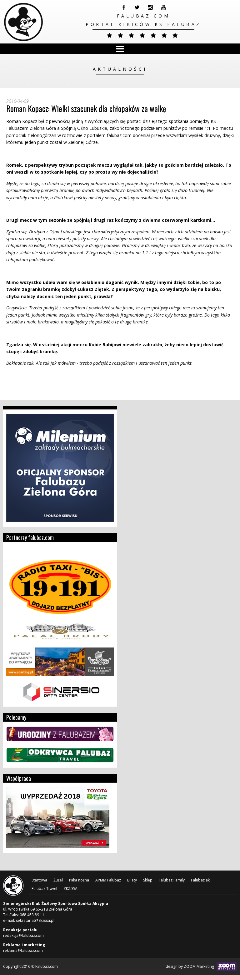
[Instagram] (150, 7)
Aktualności (120, 69)
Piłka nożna (79, 880)
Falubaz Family (172, 880)
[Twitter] (137, 7)
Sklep (147, 880)
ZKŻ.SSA (70, 888)
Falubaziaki (201, 880)
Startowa (39, 880)
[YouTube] (163, 7)
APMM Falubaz (108, 880)
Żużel (58, 880)
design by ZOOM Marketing (190, 966)
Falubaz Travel (44, 888)
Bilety (132, 880)
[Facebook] (124, 7)
